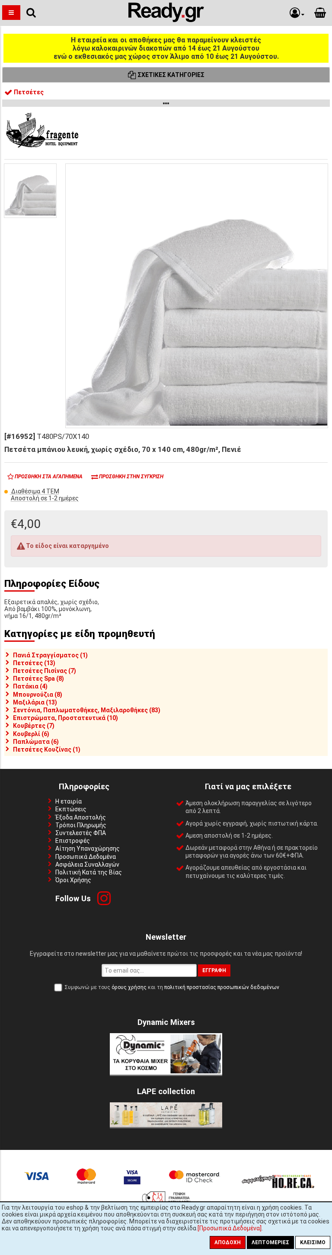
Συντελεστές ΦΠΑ (80, 832)
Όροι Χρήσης (73, 880)
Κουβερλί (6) (31, 733)
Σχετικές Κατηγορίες (170, 74)
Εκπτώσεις (70, 809)
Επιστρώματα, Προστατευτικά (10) (65, 717)
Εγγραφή (214, 970)
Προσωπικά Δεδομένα (85, 856)
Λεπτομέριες (270, 1242)
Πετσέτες (28, 92)
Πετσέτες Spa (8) (38, 678)
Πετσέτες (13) (34, 663)
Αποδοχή (227, 1242)
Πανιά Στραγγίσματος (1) (50, 655)
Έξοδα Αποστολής (80, 817)
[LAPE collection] (166, 1124)
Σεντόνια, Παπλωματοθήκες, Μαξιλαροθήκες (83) (86, 710)
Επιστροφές (72, 840)
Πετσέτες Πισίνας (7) (44, 670)
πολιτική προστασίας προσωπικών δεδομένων (221, 987)
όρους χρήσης (129, 987)
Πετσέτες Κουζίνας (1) (46, 749)
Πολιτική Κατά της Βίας (88, 872)
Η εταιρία (68, 801)
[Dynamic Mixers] (166, 1072)
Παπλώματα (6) (36, 741)
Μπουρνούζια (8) (37, 694)
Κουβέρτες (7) (33, 725)
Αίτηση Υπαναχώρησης (87, 848)
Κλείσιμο (313, 1242)
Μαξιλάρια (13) (35, 702)
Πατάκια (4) (30, 686)
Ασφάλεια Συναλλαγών (87, 864)
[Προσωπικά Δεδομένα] (230, 1228)
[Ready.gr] (166, 19)
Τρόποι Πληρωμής (80, 825)
